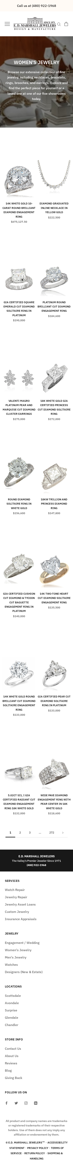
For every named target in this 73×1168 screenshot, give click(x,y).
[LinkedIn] (35, 1102)
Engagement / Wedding (22, 943)
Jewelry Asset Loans (20, 904)
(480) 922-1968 (36, 865)
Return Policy (34, 1153)
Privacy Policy (37, 1148)
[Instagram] (26, 1102)
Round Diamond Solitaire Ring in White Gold (18, 504)
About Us (11, 1056)
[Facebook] (6, 1102)
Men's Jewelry (15, 957)
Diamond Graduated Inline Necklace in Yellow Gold (54, 208)
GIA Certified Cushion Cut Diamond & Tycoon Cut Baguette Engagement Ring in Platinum (19, 602)
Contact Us (13, 1049)
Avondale (12, 1003)
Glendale (11, 1017)
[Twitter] (16, 1102)
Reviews (11, 1063)
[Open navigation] (7, 24)
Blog (8, 1070)
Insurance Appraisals (20, 919)
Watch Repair (15, 890)
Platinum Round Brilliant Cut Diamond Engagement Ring (54, 307)
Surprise (11, 1010)
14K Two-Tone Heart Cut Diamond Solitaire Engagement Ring (54, 598)
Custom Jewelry (17, 912)
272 (51, 832)
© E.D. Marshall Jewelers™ (25, 1142)
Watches (11, 965)
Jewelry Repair (16, 897)
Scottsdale (13, 996)
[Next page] (63, 832)
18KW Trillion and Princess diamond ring (54, 504)
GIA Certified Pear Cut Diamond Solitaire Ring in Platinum (54, 701)
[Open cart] (66, 24)
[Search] (59, 24)
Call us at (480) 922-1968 (36, 6)
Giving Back (13, 1078)
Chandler (11, 1025)
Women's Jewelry (18, 950)
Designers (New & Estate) (24, 972)
